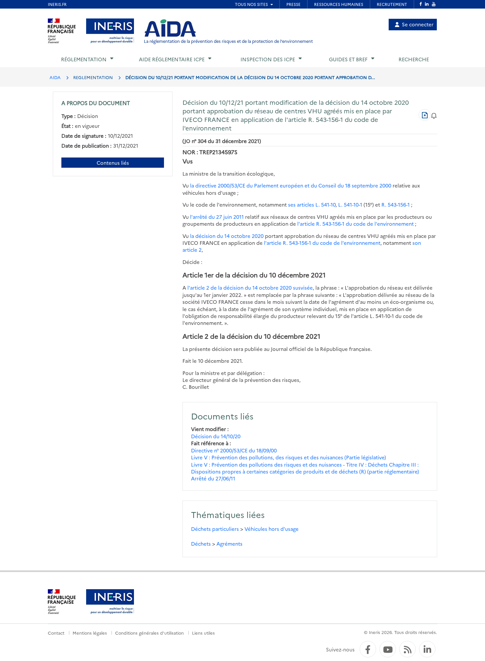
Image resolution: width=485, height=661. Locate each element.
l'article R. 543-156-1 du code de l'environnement (355, 223)
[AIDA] (170, 28)
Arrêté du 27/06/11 (213, 478)
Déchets (201, 543)
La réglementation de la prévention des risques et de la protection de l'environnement (228, 41)
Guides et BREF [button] (348, 59)
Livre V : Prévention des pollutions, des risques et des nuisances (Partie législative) (288, 457)
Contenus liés (113, 162)
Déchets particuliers (215, 528)
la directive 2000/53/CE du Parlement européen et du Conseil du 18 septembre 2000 (290, 185)
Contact (56, 633)
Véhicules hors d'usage (271, 528)
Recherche (414, 59)
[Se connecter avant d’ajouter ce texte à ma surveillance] (434, 115)
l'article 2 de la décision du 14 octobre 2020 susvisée (250, 287)
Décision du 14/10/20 (216, 436)
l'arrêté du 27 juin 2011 (217, 216)
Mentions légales (90, 633)
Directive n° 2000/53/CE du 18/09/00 (234, 450)
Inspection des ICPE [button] (268, 59)
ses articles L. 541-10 (312, 204)
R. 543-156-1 (395, 204)
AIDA (55, 77)
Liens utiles (203, 633)
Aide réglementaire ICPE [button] (172, 59)
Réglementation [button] (84, 59)
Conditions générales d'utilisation (149, 633)
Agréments (229, 543)
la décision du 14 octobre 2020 (227, 235)
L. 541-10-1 (350, 204)
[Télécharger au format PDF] (425, 115)
